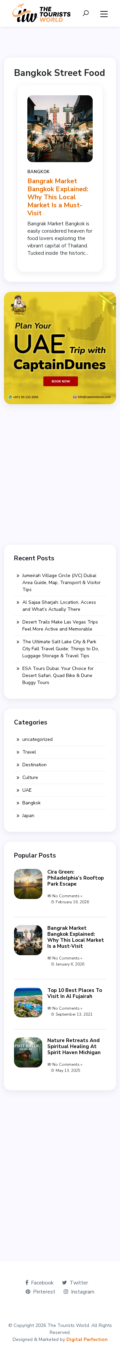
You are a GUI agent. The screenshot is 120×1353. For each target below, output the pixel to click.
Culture (30, 777)
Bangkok (38, 172)
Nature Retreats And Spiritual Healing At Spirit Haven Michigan (74, 1046)
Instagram (82, 1291)
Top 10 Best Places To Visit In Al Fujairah (74, 993)
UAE (27, 790)
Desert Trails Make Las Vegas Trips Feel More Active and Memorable (60, 625)
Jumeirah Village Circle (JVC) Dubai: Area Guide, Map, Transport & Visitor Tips (61, 582)
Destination (34, 765)
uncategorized (37, 739)
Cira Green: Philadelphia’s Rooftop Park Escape (75, 878)
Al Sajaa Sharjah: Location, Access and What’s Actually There (59, 605)
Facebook (42, 1282)
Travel (29, 752)
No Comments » (67, 896)
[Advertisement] (60, 474)
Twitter (79, 1282)
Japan (28, 815)
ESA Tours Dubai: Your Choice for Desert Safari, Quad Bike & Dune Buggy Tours (58, 675)
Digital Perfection (87, 1339)
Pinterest (44, 1291)
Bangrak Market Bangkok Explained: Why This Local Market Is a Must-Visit (57, 197)
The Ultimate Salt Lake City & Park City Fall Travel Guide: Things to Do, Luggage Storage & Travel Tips (60, 649)
